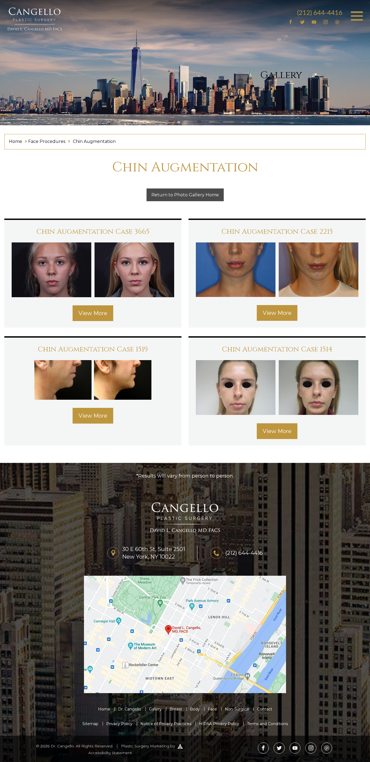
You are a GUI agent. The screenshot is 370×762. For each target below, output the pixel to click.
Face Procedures (46, 141)
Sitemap (90, 724)
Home (15, 141)
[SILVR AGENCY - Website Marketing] (180, 745)
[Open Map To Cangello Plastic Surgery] (185, 634)
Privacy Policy (119, 724)
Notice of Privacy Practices (165, 724)
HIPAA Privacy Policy (219, 724)
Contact (264, 709)
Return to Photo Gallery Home (185, 194)
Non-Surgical (237, 709)
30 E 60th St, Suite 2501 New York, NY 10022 (153, 553)
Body (195, 709)
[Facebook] (290, 22)
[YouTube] (314, 22)
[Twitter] (302, 22)
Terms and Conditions (267, 724)
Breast (176, 709)
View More (93, 313)
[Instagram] (325, 22)
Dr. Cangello (129, 709)
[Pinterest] (337, 22)
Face (212, 709)
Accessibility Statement (110, 752)
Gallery (155, 709)
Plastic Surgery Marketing (145, 745)
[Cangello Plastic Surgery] (35, 18)
